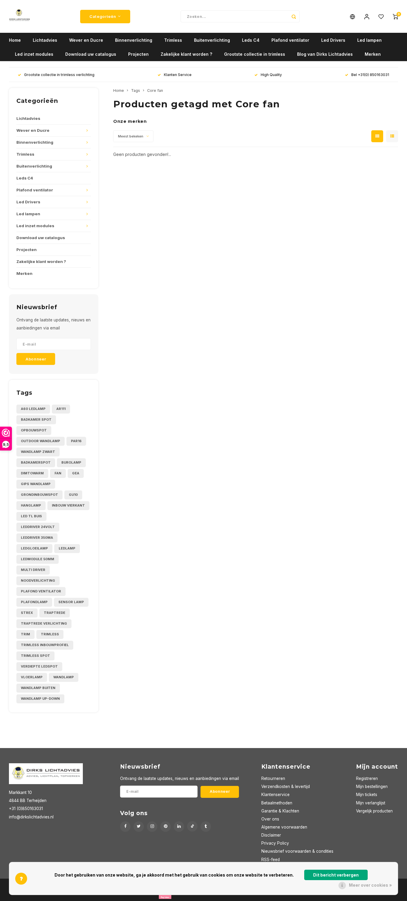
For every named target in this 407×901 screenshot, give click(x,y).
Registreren (367, 778)
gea (75, 473)
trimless (50, 634)
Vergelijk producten (374, 811)
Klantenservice (275, 794)
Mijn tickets (366, 794)
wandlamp (63, 677)
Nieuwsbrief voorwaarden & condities (297, 851)
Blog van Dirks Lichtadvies (325, 54)
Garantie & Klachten (280, 811)
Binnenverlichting (133, 40)
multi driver (33, 570)
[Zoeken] (294, 16)
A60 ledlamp (33, 409)
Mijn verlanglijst (370, 803)
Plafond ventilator (290, 40)
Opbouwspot (34, 430)
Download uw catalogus (90, 54)
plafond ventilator (41, 591)
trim (25, 634)
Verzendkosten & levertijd (285, 786)
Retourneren (273, 778)
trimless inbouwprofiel (45, 645)
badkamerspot (36, 462)
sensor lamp (71, 602)
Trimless (173, 40)
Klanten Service (178, 74)
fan (58, 473)
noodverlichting (38, 580)
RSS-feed (270, 859)
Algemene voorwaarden (284, 827)
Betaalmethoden (276, 803)
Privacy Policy (275, 843)
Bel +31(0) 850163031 (370, 74)
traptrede (54, 613)
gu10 (73, 495)
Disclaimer (271, 835)
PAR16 (76, 441)
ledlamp (67, 548)
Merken (373, 54)
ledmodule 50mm (37, 559)
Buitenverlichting (212, 40)
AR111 (61, 409)
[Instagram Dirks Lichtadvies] (152, 826)
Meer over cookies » (370, 885)
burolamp (71, 462)
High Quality (271, 74)
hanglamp (31, 505)
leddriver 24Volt (38, 527)
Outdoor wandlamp (40, 441)
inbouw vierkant (68, 505)
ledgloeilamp (34, 548)
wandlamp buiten (38, 688)
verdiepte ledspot (39, 666)
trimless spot (35, 656)
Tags (135, 90)
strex (27, 613)
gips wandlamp (36, 484)
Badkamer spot (36, 419)
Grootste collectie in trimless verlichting (59, 74)
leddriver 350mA (37, 537)
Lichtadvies (45, 40)
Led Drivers (333, 40)
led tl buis (31, 516)
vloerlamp (32, 677)
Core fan (155, 90)
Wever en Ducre (86, 40)
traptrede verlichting (44, 623)
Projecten (138, 54)
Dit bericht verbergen (336, 874)
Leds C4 (251, 40)
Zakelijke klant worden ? (186, 54)
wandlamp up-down (40, 698)
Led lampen (369, 40)
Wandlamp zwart (38, 452)
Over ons (270, 819)
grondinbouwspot (39, 495)
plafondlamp (34, 602)
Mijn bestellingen (372, 786)
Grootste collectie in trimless (254, 54)
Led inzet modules (34, 54)
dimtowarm (32, 473)
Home (15, 40)
